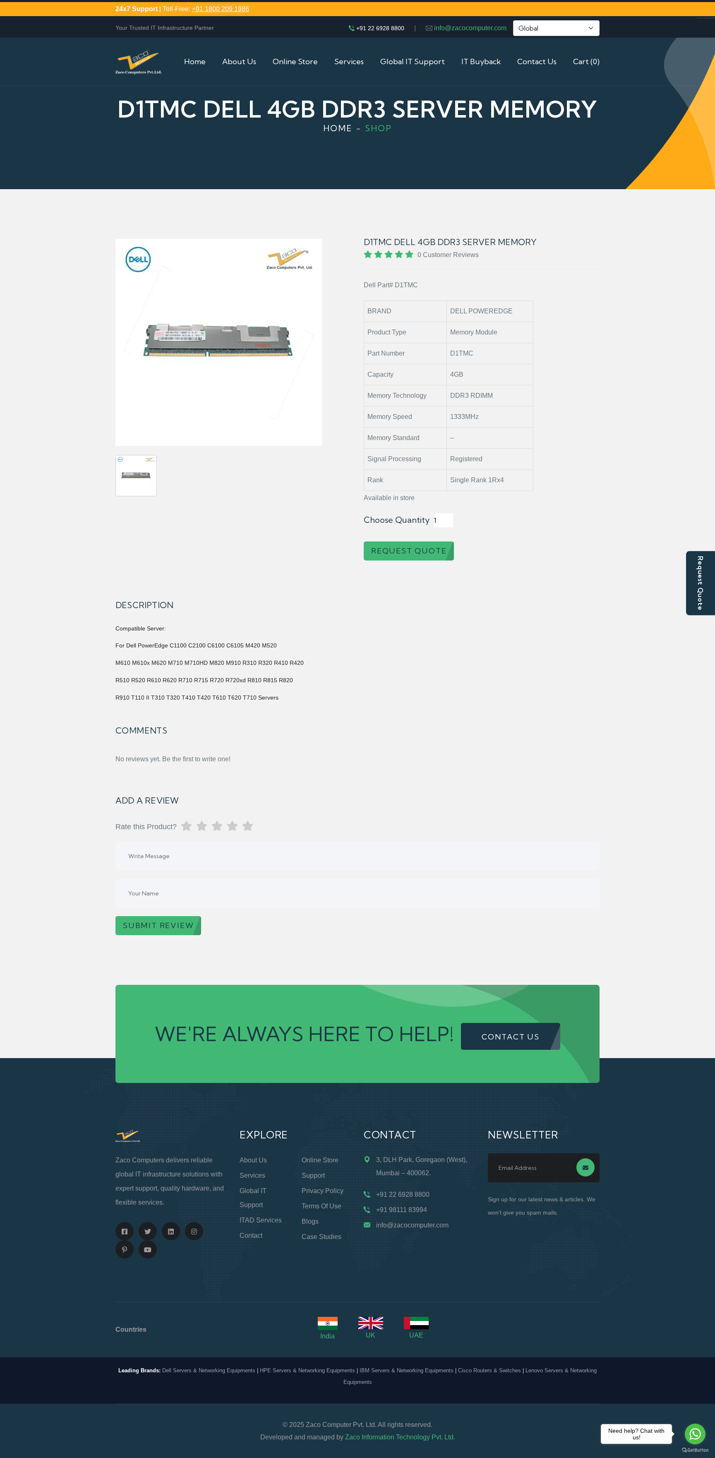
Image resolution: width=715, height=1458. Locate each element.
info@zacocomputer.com (470, 27)
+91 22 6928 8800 (380, 28)
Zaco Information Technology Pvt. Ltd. (400, 1437)
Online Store (295, 61)
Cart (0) (586, 61)
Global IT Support (412, 61)
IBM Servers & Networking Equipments (406, 1370)
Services (349, 61)
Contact (251, 1235)
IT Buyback (481, 61)
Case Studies (321, 1236)
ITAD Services (261, 1220)
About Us (239, 61)
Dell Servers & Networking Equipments (208, 1370)
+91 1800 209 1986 (220, 8)
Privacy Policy (322, 1190)
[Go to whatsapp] (695, 1434)
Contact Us (537, 61)
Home (195, 61)
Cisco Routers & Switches (489, 1370)
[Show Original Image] (136, 475)
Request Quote (700, 583)
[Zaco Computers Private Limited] (138, 61)
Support (313, 1175)
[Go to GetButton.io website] (695, 1449)
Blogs (310, 1221)
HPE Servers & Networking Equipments (307, 1370)
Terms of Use (321, 1206)
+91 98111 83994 (401, 1209)
